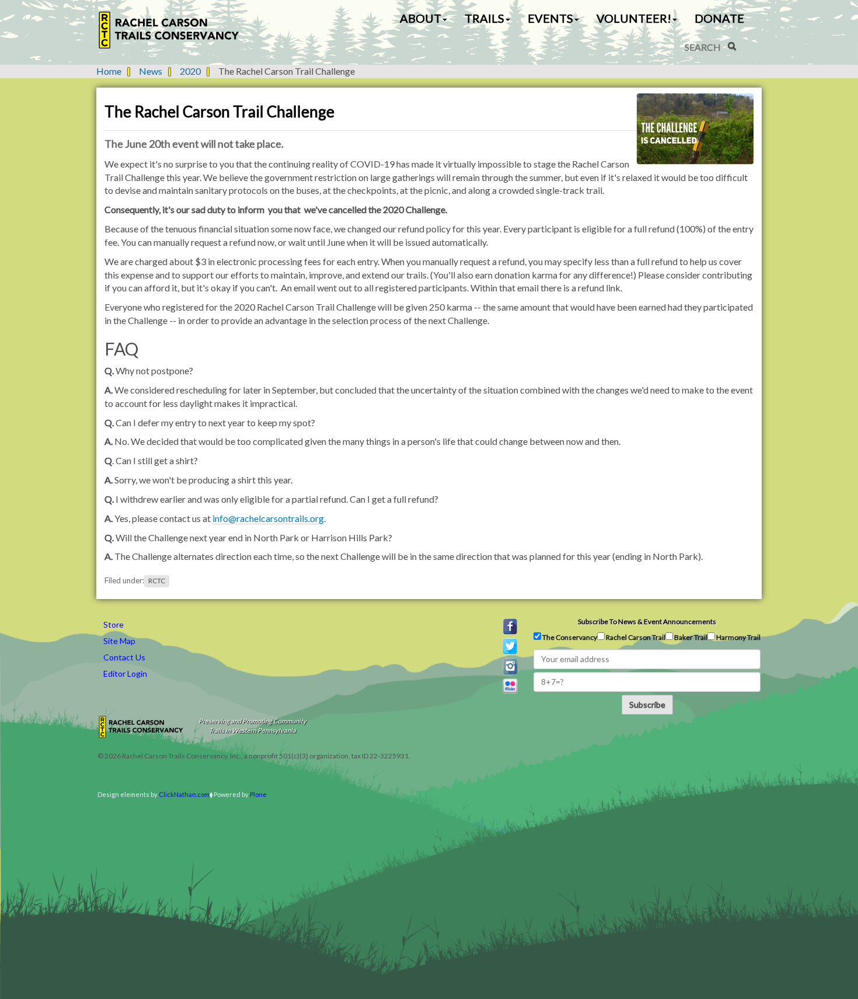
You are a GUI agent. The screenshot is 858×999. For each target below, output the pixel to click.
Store (113, 624)
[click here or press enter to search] (732, 46)
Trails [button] (484, 18)
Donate (719, 18)
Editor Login (125, 673)
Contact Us (124, 657)
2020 (190, 70)
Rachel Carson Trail (635, 637)
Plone (258, 794)
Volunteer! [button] (634, 18)
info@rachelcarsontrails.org (268, 518)
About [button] (420, 18)
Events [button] (550, 18)
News (150, 70)
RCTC (156, 580)
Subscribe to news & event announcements (647, 621)
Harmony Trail (738, 637)
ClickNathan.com (184, 794)
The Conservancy (569, 637)
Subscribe (647, 704)
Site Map (119, 641)
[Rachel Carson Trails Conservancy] (169, 30)
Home (108, 70)
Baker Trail (690, 637)
